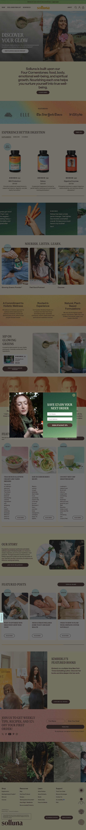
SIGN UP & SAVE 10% (60, 425)
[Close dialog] (74, 395)
